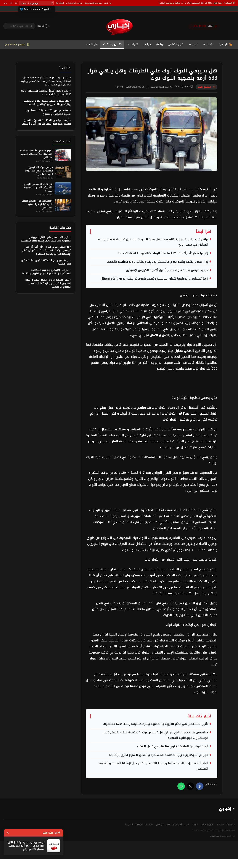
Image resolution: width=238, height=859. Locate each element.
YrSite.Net (214, 836)
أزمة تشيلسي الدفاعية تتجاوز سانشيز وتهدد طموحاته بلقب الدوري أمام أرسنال (154, 278)
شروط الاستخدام (74, 3)
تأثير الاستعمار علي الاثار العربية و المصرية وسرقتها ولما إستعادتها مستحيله (155, 724)
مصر (195, 44)
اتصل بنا (60, 3)
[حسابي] (5, 3)
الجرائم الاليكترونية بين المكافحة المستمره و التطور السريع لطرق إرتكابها (158, 755)
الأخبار (210, 44)
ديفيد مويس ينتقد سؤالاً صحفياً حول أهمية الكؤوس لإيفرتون (167, 270)
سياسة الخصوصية (93, 3)
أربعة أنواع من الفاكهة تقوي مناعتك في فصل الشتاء (172, 746)
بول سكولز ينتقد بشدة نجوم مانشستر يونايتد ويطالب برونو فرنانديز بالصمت (157, 261)
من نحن (107, 3)
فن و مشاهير (175, 44)
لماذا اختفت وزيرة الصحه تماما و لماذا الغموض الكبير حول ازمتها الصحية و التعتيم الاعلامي (153, 766)
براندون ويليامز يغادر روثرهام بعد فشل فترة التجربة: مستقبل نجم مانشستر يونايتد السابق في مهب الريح (152, 242)
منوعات (93, 44)
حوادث (147, 44)
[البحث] (16, 3)
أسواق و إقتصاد (174, 824)
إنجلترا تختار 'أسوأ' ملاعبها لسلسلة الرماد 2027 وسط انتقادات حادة (163, 253)
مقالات (220, 824)
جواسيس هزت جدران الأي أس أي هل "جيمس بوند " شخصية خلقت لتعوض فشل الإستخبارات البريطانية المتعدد (155, 735)
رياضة (159, 44)
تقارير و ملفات (112, 44)
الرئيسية (231, 824)
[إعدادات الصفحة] (11, 3)
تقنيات (134, 44)
